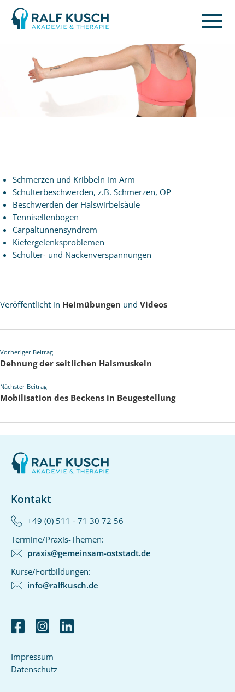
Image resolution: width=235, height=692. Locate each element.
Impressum (32, 656)
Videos (153, 304)
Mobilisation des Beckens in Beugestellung (87, 397)
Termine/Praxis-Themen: (81, 546)
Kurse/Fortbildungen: (54, 578)
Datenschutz (34, 669)
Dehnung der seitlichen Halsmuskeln (76, 363)
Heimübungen (91, 304)
